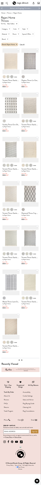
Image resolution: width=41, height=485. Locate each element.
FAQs (6, 403)
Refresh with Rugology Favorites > (20, 8)
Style (23, 29)
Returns (6, 407)
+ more (15, 77)
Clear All (22, 44)
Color (15, 29)
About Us (7, 396)
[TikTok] (21, 442)
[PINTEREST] (12, 442)
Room (15, 34)
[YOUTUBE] (16, 442)
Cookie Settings (28, 396)
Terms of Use (18, 437)
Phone (6, 420)
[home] (20, 4)
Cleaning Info (27, 407)
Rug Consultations (28, 411)
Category (5, 29)
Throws (9, 13)
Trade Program (8, 411)
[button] (38, 3)
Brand (4, 39)
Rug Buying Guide (28, 403)
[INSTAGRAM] (4, 442)
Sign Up (34, 431)
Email (32, 420)
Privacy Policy (8, 437)
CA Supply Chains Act (28, 465)
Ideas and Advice (28, 400)
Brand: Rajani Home (8, 44)
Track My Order (9, 392)
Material (4, 34)
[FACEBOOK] (8, 442)
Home (3, 13)
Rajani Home (7, 82)
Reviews (6, 400)
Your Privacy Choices (21, 468)
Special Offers (26, 34)
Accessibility (26, 392)
